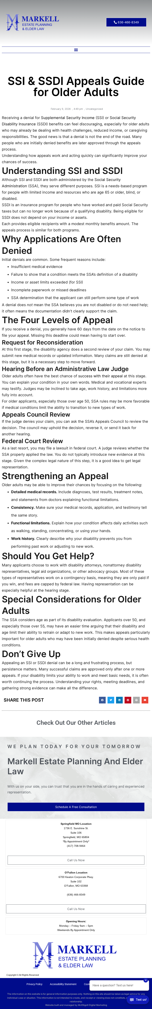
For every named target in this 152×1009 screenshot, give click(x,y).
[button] (76, 50)
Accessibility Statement (63, 984)
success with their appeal (100, 376)
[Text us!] (138, 1001)
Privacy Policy (34, 984)
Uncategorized (94, 108)
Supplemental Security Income (68, 118)
